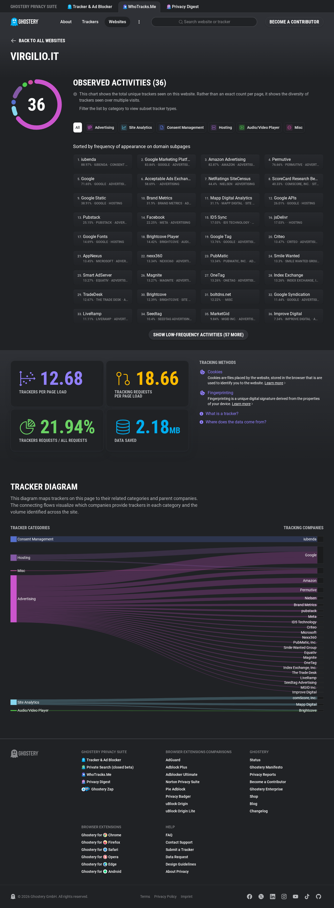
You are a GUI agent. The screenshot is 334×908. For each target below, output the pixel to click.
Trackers (90, 21)
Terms (145, 896)
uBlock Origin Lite (180, 811)
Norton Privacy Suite (183, 782)
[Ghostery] (24, 22)
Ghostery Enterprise (266, 789)
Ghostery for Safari (99, 850)
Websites (117, 21)
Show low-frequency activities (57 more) (198, 334)
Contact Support (179, 842)
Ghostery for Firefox (100, 842)
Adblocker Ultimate (182, 774)
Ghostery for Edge (99, 864)
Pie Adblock (175, 789)
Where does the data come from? (236, 421)
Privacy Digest (185, 6)
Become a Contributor (294, 22)
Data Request (177, 857)
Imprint (187, 896)
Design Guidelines (181, 864)
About (65, 21)
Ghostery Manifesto (266, 767)
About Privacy (177, 871)
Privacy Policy (165, 896)
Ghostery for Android (101, 871)
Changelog (259, 811)
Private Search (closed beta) (110, 767)
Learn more (274, 383)
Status (255, 760)
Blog (253, 804)
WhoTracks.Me (142, 6)
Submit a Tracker (180, 850)
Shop (254, 796)
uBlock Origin (177, 804)
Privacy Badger (178, 796)
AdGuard (173, 760)
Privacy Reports (263, 774)
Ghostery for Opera (99, 857)
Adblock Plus (176, 767)
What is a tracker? (222, 413)
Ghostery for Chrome (101, 835)
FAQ (169, 835)
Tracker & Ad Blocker (92, 6)
